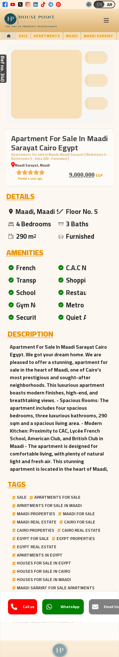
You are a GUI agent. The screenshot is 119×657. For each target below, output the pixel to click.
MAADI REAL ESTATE (36, 522)
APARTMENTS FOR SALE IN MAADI (49, 505)
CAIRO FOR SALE (79, 522)
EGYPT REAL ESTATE (36, 547)
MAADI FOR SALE (79, 513)
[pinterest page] (58, 4)
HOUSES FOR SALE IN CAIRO (43, 571)
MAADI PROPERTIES (36, 513)
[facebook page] (5, 4)
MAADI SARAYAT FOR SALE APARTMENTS (56, 588)
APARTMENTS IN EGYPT (40, 555)
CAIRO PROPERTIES (35, 530)
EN (99, 4)
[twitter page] (20, 4)
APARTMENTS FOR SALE (57, 497)
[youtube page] (12, 4)
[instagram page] (27, 4)
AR (109, 4)
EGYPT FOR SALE (33, 538)
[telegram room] (50, 4)
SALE (22, 497)
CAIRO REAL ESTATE (81, 530)
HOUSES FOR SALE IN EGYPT (44, 563)
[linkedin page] (35, 4)
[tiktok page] (43, 4)
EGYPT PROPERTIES (75, 538)
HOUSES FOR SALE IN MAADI (44, 579)
